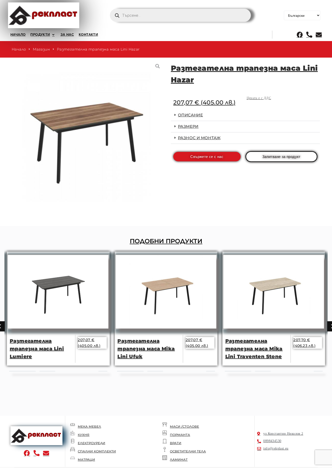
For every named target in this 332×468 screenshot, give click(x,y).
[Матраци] (72, 457)
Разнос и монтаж (199, 138)
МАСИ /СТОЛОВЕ (184, 426)
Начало (19, 49)
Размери (188, 126)
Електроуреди (91, 443)
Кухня (83, 435)
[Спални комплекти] (72, 449)
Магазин (41, 49)
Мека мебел (89, 426)
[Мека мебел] (72, 424)
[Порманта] (164, 433)
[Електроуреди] (72, 441)
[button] (43, 34)
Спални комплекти (97, 451)
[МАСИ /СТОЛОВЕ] (164, 424)
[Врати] (164, 441)
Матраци (86, 459)
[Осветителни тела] (164, 449)
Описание (190, 115)
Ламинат (179, 459)
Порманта (180, 435)
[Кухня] (72, 433)
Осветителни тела (188, 451)
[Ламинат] (164, 457)
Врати (175, 443)
